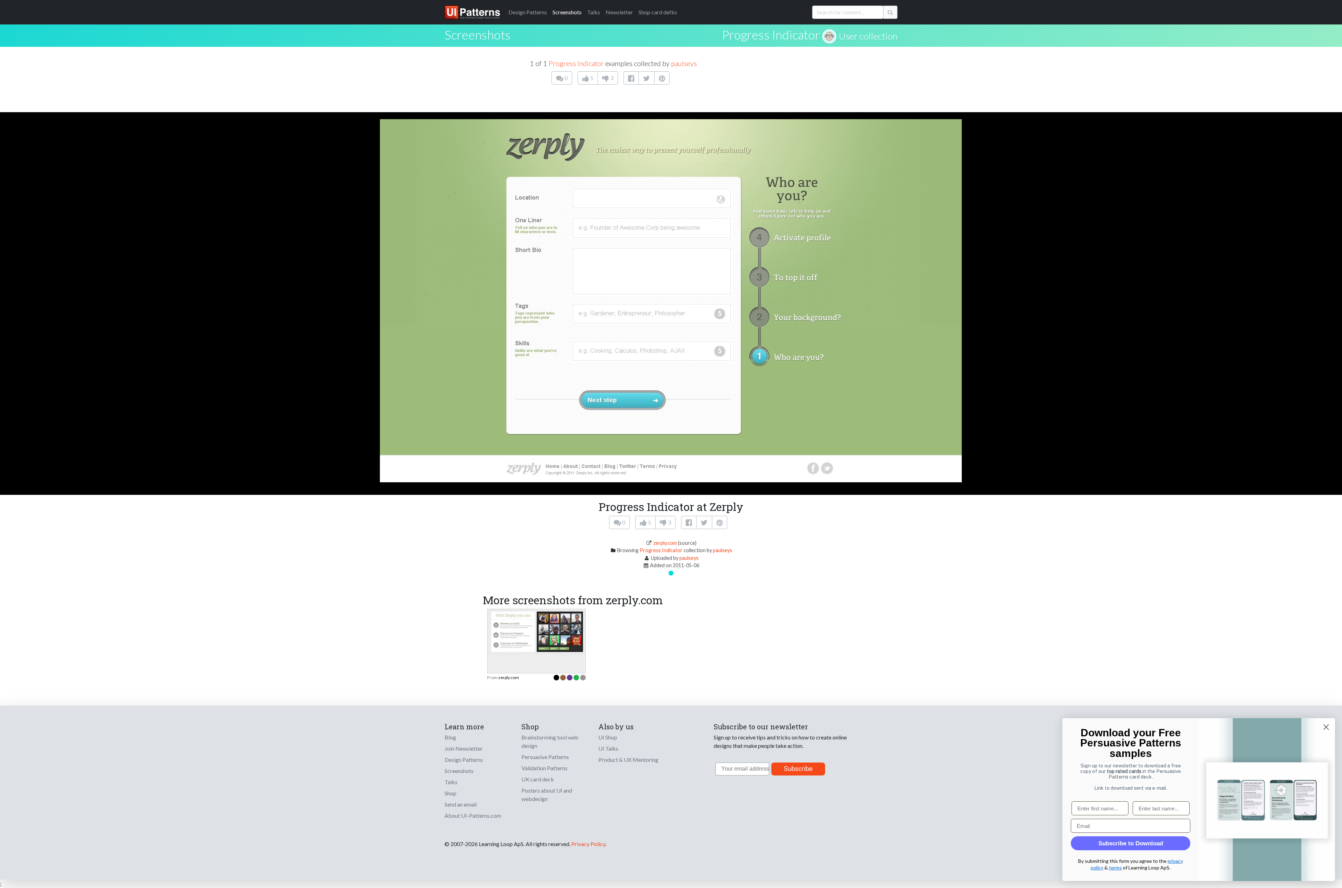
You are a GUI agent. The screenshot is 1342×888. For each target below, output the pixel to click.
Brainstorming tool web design (549, 741)
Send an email (461, 804)
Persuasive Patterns (545, 756)
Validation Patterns (544, 768)
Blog (450, 737)
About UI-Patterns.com (473, 815)
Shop (450, 793)
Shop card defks (657, 12)
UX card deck (537, 779)
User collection (868, 36)
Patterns (527, 12)
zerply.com (665, 543)
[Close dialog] (1326, 727)
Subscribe (798, 768)
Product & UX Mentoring (628, 759)
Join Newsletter (464, 748)
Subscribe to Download (1130, 843)
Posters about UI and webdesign (546, 794)
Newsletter (619, 12)
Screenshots (567, 12)
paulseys (684, 63)
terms (1115, 868)
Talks (593, 12)
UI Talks (608, 748)
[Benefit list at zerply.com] (536, 631)
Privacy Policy (588, 843)
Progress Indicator (771, 34)
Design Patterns (464, 759)
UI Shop (607, 737)
